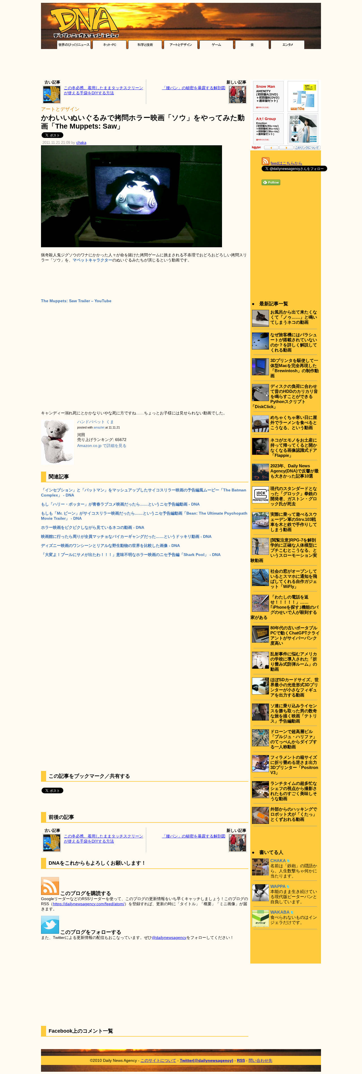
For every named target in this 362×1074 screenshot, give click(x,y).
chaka (81, 143)
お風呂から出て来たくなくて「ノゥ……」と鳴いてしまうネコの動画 (293, 317)
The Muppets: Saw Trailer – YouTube (76, 301)
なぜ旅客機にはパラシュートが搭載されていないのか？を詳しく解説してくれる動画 (293, 342)
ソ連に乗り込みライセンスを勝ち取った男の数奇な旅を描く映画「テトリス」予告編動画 (293, 713)
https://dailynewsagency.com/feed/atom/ (88, 904)
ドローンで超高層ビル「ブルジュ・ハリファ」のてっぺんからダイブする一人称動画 (293, 739)
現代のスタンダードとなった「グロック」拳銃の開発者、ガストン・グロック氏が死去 (293, 496)
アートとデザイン (60, 109)
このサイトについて (158, 1060)
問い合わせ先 (260, 1060)
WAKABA (280, 912)
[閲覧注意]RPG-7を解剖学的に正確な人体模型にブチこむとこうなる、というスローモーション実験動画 (284, 550)
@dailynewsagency (169, 937)
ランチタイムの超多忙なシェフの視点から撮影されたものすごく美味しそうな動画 (293, 791)
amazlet (99, 427)
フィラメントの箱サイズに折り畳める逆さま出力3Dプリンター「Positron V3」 (294, 765)
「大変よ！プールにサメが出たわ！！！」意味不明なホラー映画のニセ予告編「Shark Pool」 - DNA (131, 554)
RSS (241, 1060)
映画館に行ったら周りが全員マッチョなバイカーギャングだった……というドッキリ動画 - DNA (126, 536)
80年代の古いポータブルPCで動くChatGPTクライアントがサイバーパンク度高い (295, 635)
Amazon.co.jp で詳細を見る (101, 445)
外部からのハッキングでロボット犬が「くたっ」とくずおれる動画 (293, 814)
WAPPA (278, 886)
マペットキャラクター (92, 260)
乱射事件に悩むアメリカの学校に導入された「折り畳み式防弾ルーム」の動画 (293, 661)
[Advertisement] (181, 65)
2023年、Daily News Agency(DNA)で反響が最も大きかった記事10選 (294, 470)
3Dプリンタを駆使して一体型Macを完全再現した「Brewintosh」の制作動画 (294, 368)
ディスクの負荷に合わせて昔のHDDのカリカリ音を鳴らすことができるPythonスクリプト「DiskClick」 (284, 396)
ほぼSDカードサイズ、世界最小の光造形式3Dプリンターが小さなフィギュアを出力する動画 (294, 687)
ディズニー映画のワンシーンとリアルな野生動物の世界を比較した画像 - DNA (110, 545)
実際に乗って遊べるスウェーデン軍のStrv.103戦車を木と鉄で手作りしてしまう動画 (293, 522)
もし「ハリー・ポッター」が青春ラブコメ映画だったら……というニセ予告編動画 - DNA (120, 504)
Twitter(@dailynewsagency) (206, 1060)
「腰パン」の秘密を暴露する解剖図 (193, 88)
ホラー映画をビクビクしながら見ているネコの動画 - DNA (92, 527)
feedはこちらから (286, 163)
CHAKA (278, 860)
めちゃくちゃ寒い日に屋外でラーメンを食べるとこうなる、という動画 (293, 422)
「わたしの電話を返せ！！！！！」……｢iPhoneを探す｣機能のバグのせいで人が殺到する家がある (284, 607)
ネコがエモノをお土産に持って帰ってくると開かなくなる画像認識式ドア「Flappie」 (293, 448)
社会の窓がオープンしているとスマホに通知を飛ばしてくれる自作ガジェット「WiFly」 (293, 579)
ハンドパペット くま (95, 421)
